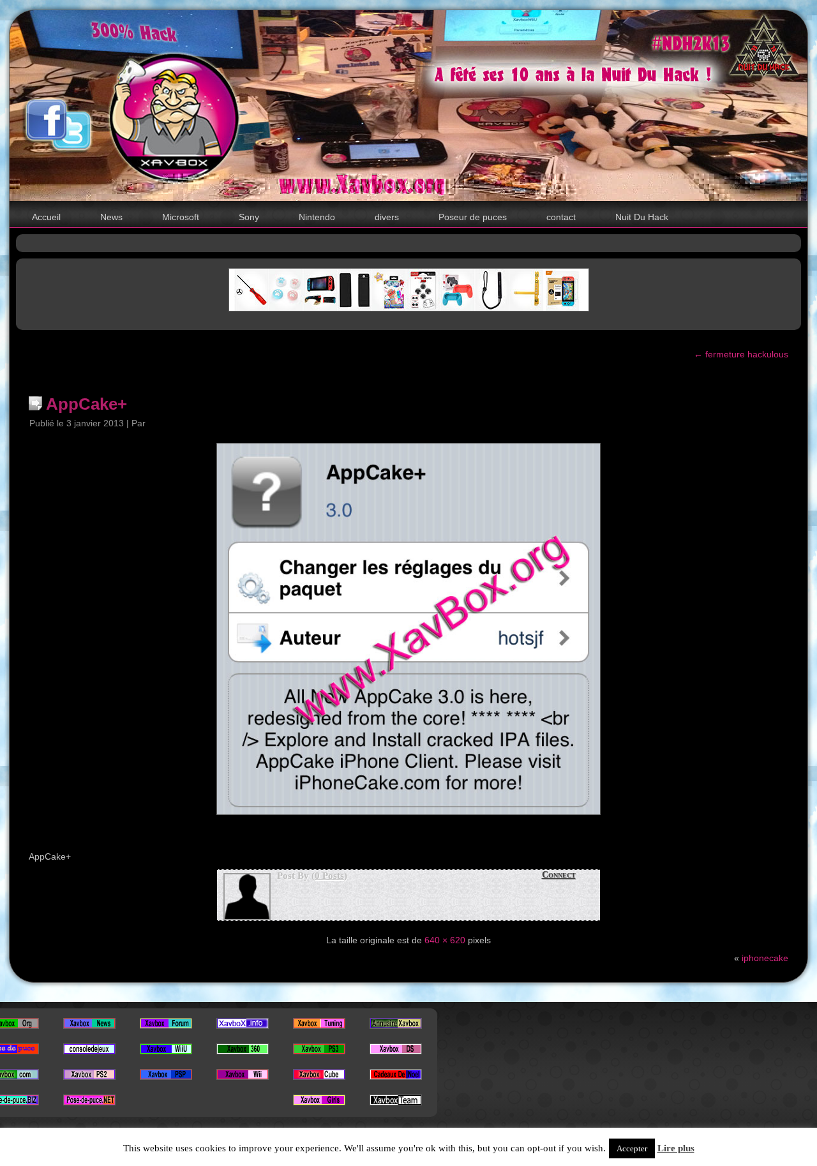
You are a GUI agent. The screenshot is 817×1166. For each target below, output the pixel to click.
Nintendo (317, 217)
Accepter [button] (632, 1148)
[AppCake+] (408, 818)
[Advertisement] (408, 242)
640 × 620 (444, 940)
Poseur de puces (472, 217)
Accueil (46, 217)
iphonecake (765, 958)
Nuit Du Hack (641, 217)
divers (387, 217)
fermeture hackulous (741, 354)
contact (561, 217)
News (111, 217)
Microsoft (180, 217)
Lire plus (675, 1148)
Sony (249, 217)
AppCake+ (86, 404)
